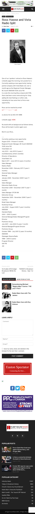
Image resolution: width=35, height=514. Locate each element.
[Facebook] (4, 30)
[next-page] (6, 311)
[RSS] (17, 436)
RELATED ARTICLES (9, 279)
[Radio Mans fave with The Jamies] (6, 295)
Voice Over (6, 26)
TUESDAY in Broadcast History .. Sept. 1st (26, 270)
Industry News (15, 13)
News (8, 13)
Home (3, 13)
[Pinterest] (12, 30)
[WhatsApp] (16, 30)
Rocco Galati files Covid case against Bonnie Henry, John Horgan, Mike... (22, 449)
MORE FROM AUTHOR (23, 279)
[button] (3, 9)
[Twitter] (8, 30)
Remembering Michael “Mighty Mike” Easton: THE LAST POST (21, 286)
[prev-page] (3, 311)
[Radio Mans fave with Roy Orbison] (6, 307)
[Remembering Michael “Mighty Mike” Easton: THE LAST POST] (6, 286)
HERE (13, 120)
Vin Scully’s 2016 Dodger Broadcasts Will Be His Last (9, 271)
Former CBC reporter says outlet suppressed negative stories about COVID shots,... (23, 468)
